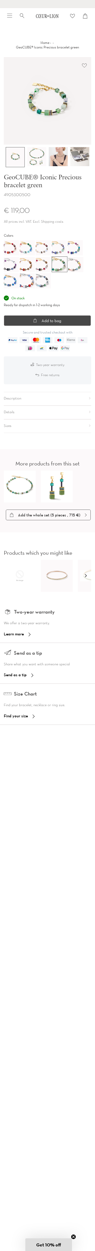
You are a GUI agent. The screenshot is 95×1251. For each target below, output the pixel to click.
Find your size (16, 715)
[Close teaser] (73, 1236)
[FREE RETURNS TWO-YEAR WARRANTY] (47, 4)
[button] (85, 575)
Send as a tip (15, 674)
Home (45, 42)
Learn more (14, 633)
